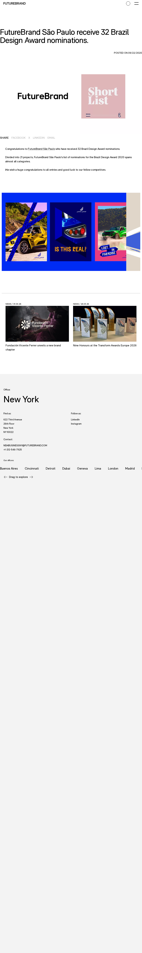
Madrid (123, 468)
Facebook (18, 137)
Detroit (44, 468)
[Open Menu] (136, 3)
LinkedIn (39, 137)
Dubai (60, 468)
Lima (91, 468)
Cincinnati (26, 468)
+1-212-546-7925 (12, 449)
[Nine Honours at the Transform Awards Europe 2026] (104, 324)
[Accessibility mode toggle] (128, 3)
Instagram (76, 423)
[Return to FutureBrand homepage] (14, 3)
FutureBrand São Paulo (41, 148)
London (107, 468)
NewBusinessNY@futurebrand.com (25, 445)
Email (51, 137)
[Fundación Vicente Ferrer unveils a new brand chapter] (37, 324)
